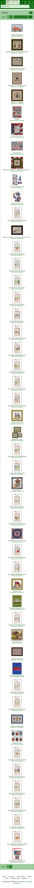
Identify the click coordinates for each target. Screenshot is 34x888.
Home (4, 876)
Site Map (24, 878)
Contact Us (11, 876)
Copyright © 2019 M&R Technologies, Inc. (14, 881)
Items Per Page (20, 17)
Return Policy (21, 876)
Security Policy (15, 878)
